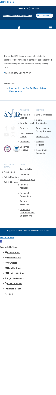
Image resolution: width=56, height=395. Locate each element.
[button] (1, 241)
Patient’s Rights (27, 179)
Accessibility (26, 169)
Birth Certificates (44, 115)
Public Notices (11, 182)
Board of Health (27, 123)
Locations (25, 141)
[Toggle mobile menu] (50, 27)
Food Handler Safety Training (43, 130)
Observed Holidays (24, 148)
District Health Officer (26, 135)
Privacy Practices (24, 203)
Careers (24, 128)
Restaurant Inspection (41, 151)
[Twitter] (13, 128)
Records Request (40, 143)
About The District (25, 116)
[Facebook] (6, 128)
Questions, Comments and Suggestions (27, 212)
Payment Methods (24, 186)
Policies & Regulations (25, 194)
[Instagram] (13, 134)
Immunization (42, 136)
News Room (9, 172)
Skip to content (7, 2)
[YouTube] (6, 134)
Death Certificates (41, 121)
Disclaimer (25, 174)
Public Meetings (11, 177)
